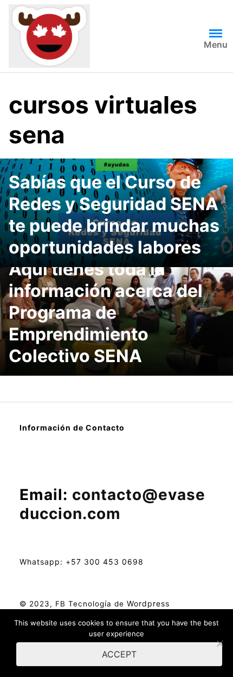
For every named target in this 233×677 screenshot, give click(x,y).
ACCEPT (119, 654)
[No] (219, 643)
